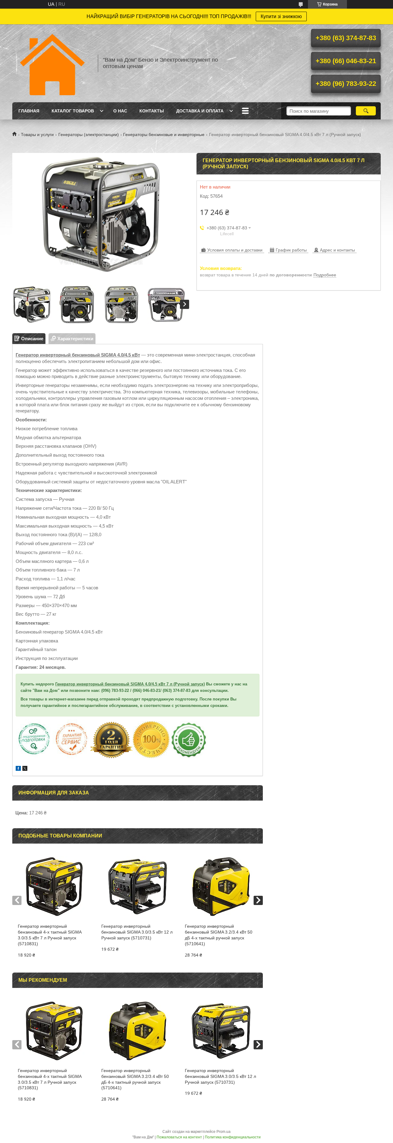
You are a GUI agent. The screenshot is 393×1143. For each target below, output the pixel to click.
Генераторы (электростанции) (88, 134)
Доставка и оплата (200, 110)
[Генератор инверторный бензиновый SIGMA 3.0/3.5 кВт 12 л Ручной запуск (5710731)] (137, 886)
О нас (120, 110)
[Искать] (366, 110)
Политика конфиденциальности (233, 1137)
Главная (28, 110)
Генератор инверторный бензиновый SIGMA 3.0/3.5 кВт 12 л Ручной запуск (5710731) (137, 932)
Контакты (151, 110)
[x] (24, 769)
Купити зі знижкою (281, 16)
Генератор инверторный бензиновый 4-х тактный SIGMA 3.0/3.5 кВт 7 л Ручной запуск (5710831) (50, 935)
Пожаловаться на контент (179, 1137)
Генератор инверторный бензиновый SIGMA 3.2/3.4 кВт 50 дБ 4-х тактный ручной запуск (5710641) (218, 935)
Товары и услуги (37, 134)
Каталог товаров (73, 110)
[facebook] (18, 769)
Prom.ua (223, 1131)
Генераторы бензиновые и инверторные (163, 134)
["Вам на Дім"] (52, 63)
